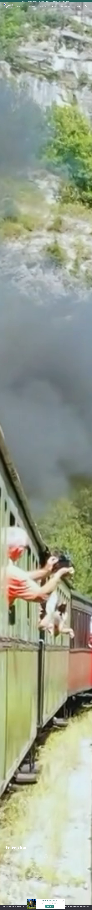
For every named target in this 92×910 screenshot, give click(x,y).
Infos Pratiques (65, 6)
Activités (43, 6)
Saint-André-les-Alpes (64, 1)
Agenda (53, 6)
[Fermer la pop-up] (63, 901)
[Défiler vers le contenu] (46, 856)
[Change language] (5, 4)
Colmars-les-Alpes (32, 1)
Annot (23, 1)
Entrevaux (41, 1)
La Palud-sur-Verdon (51, 1)
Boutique (78, 6)
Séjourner (32, 6)
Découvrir (20, 6)
